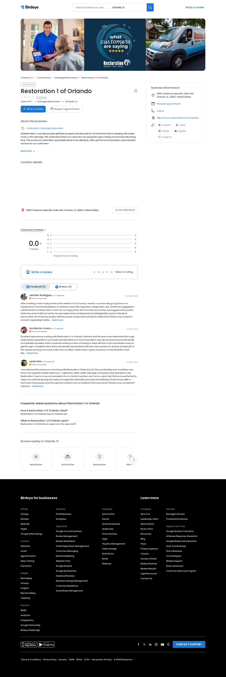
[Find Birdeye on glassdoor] (168, 644)
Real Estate (108, 553)
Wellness (106, 563)
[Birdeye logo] (30, 7)
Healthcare (107, 528)
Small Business (63, 514)
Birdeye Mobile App (30, 630)
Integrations (27, 620)
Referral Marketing (65, 556)
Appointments (28, 556)
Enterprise (61, 519)
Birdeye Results (148, 568)
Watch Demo (147, 524)
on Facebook (58, 295)
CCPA (87, 659)
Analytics (25, 615)
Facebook (166, 125)
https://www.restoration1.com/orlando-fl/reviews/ (179, 117)
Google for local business (69, 531)
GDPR (71, 659)
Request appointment (67, 109)
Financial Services (111, 524)
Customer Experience (67, 585)
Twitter (182, 125)
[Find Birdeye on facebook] (138, 644)
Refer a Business (174, 566)
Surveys (25, 583)
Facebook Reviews (65, 575)
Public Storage (109, 548)
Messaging (26, 578)
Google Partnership (30, 625)
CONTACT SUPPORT (189, 644)
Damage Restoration (66, 77)
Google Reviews (64, 566)
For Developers (173, 556)
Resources (146, 533)
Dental (105, 519)
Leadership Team (149, 519)
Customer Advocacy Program (181, 570)
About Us (145, 514)
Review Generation (65, 541)
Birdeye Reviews (149, 563)
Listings (24, 514)
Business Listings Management (72, 580)
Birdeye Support (174, 561)
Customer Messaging (67, 551)
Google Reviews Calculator (180, 531)
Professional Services (177, 519)
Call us (160, 110)
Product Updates (149, 548)
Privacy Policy (50, 659)
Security (63, 659)
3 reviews (41, 97)
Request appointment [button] (169, 103)
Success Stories (149, 558)
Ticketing (25, 598)
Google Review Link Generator (181, 541)
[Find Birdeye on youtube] (162, 644)
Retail (105, 558)
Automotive (108, 514)
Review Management (67, 536)
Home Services (109, 533)
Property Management (113, 543)
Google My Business (66, 570)
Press (143, 543)
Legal (104, 538)
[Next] (134, 460)
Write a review (194, 7)
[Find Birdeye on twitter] (144, 644)
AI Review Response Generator (181, 536)
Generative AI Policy (102, 659)
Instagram (167, 137)
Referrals (25, 524)
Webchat (25, 546)
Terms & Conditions (31, 659)
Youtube (181, 131)
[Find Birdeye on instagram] (156, 644)
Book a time (147, 528)
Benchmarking (28, 593)
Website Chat (63, 561)
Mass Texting (27, 561)
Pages (24, 528)
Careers (145, 553)
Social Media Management (69, 590)
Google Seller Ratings (31, 533)
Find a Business (174, 551)
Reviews (25, 519)
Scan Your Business (176, 546)
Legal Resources (149, 573)
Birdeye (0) (65, 286)
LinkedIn (165, 131)
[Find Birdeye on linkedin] (150, 644)
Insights (25, 588)
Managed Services (175, 514)
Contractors (44, 77)
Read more (26, 151)
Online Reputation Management (72, 546)
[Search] (150, 7)
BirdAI (23, 610)
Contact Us (146, 578)
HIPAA (79, 659)
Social (24, 551)
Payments (26, 566)
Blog (143, 538)
